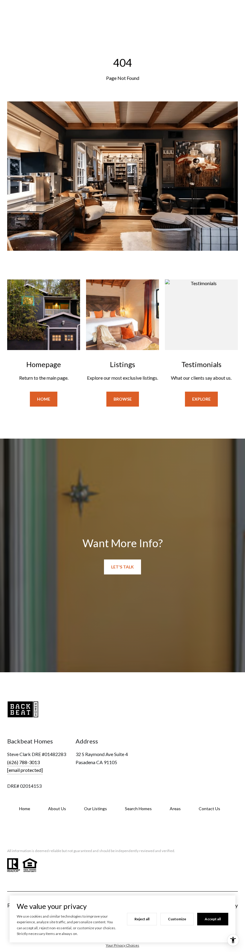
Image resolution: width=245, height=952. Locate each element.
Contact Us (209, 808)
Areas (175, 808)
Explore (201, 399)
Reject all (141, 919)
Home (43, 399)
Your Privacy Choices (122, 945)
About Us (57, 808)
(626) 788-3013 (23, 762)
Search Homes (138, 808)
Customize (177, 919)
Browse (123, 399)
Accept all (213, 919)
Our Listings (95, 808)
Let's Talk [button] (122, 566)
